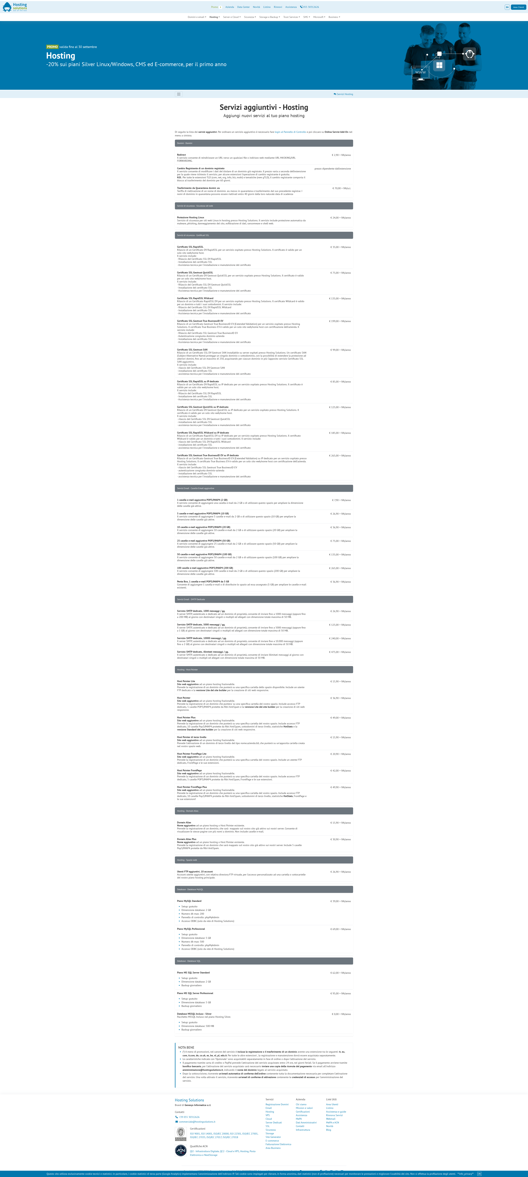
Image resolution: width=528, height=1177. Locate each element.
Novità (256, 7)
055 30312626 (310, 7)
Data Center (243, 7)
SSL (268, 1126)
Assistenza (291, 7)
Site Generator (273, 1137)
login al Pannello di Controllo (290, 131)
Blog (328, 1129)
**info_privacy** (465, 1173)
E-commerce (272, 1140)
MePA (299, 1118)
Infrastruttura (303, 1129)
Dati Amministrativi (306, 1122)
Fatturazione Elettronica (278, 1144)
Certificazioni (303, 1111)
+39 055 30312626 (189, 1117)
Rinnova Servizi (334, 1115)
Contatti (300, 1126)
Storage (270, 1133)
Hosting (270, 1111)
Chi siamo (301, 1104)
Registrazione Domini (277, 1104)
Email (269, 1108)
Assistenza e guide (336, 1111)
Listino (267, 7)
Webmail (330, 1118)
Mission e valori (304, 1108)
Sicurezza (271, 1129)
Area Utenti (332, 1104)
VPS (268, 1115)
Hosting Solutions (189, 1100)
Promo (216, 7)
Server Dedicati (274, 1122)
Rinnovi (278, 7)
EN (507, 7)
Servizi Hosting (344, 94)
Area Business (273, 1148)
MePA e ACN (332, 1122)
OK (479, 1173)
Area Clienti (518, 7)
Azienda (230, 7)
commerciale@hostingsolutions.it (197, 1121)
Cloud (269, 1118)
